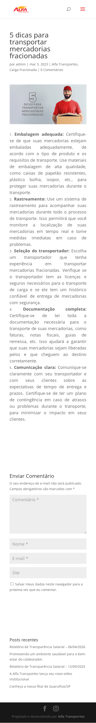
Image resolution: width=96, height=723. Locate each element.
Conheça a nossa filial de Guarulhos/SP (40, 686)
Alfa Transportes (65, 64)
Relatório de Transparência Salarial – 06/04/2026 (47, 647)
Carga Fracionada (23, 70)
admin (21, 64)
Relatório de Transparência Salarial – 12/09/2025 (47, 666)
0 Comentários (52, 70)
